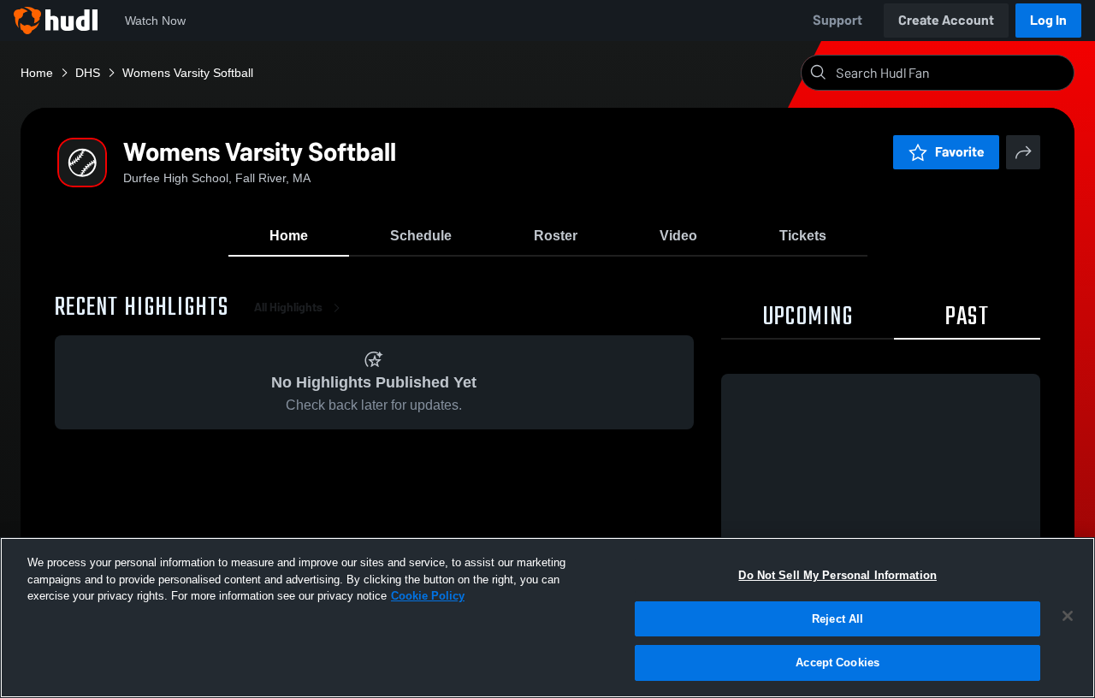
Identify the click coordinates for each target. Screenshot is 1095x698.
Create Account (946, 20)
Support (837, 20)
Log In (1048, 20)
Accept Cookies (837, 662)
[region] (547, 617)
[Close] (1067, 616)
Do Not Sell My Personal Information (837, 575)
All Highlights (288, 307)
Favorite (960, 151)
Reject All (837, 618)
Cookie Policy (428, 595)
